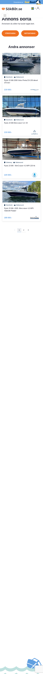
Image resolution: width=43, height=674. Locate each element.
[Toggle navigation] (5, 15)
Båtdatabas (29, 33)
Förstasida (10, 33)
